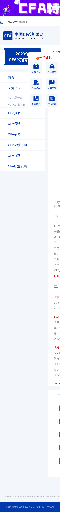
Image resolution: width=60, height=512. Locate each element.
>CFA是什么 (15, 97)
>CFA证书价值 (16, 104)
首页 (11, 77)
